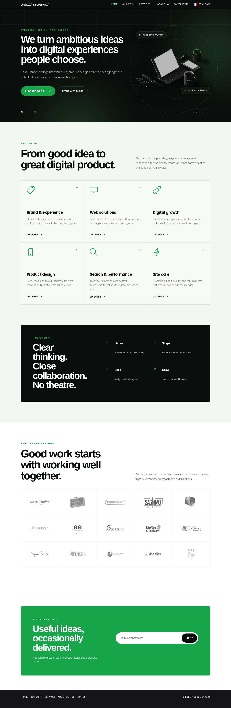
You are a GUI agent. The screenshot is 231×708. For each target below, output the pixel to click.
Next (189, 638)
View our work (38, 91)
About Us (163, 4)
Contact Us (181, 4)
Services (145, 4)
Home (114, 4)
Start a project (72, 91)
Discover (34, 235)
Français (204, 4)
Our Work (128, 4)
